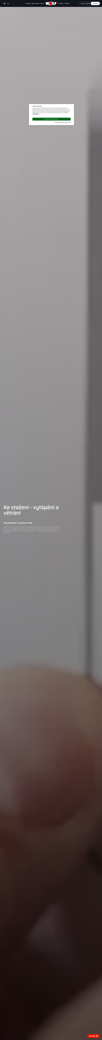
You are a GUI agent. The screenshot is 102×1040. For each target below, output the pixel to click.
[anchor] (8, 3)
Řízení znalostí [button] (35, 3)
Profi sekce (95, 3)
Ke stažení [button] (61, 3)
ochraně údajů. (35, 113)
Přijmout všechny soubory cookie (51, 119)
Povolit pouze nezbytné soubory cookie (62, 122)
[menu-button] (4, 3)
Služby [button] (42, 3)
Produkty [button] (28, 3)
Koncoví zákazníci (85, 3)
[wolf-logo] (51, 3)
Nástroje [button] (67, 3)
